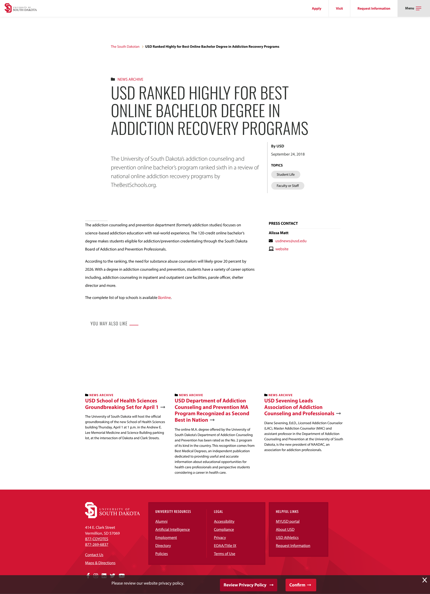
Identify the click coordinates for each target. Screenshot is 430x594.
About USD (285, 529)
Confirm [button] (297, 585)
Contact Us (94, 554)
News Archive (130, 79)
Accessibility (224, 521)
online (165, 297)
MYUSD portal (288, 521)
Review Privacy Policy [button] (245, 585)
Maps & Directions (100, 562)
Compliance (224, 529)
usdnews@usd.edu (291, 240)
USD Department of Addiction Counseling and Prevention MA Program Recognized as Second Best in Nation (212, 410)
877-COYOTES (96, 538)
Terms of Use (224, 553)
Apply (316, 8)
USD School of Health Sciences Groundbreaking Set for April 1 (122, 403)
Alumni (161, 521)
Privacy (220, 537)
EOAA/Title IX (225, 545)
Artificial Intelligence (172, 529)
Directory (163, 545)
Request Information (373, 8)
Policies (161, 553)
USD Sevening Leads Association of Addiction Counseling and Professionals (299, 407)
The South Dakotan (125, 46)
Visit (339, 8)
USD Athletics (287, 537)
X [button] (424, 580)
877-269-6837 (96, 544)
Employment (166, 537)
